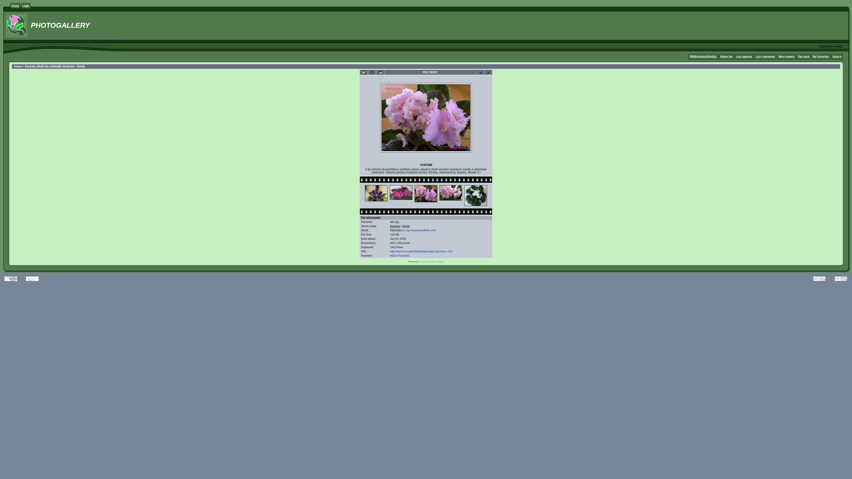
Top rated (803, 56)
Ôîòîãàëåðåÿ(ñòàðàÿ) (703, 56)
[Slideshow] (380, 72)
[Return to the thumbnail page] (364, 72)
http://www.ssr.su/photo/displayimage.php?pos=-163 (421, 251)
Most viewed (786, 56)
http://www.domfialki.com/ (421, 230)
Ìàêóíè (81, 66)
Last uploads (744, 56)
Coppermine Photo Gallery (432, 262)
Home (15, 6)
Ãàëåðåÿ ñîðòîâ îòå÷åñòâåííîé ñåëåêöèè (50, 66)
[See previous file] (480, 72)
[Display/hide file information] (372, 72)
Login (25, 6)
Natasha (395, 226)
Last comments (765, 56)
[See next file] (488, 72)
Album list (726, 56)
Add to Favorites (400, 255)
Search (837, 56)
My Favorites (821, 56)
